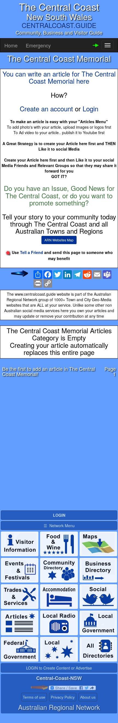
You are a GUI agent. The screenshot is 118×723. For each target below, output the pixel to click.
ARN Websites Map (59, 240)
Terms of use (34, 697)
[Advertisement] (59, 445)
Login (90, 108)
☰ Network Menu (59, 525)
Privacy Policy (63, 697)
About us (87, 697)
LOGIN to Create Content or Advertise (59, 668)
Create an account (46, 108)
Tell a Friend (31, 252)
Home (11, 45)
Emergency (38, 45)
